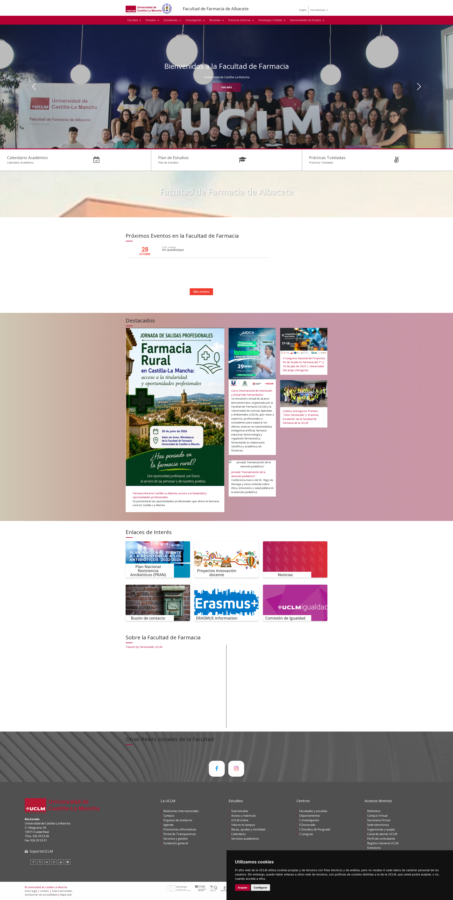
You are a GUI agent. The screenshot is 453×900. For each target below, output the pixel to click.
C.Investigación (309, 820)
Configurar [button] (260, 887)
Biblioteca (373, 811)
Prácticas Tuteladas (327, 157)
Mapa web (66, 894)
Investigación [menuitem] (194, 20)
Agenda (168, 825)
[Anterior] (34, 86)
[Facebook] (33, 862)
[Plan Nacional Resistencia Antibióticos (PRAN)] (158, 559)
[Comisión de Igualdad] (295, 603)
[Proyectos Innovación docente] (226, 559)
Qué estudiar (239, 811)
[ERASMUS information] (226, 603)
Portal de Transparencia (179, 834)
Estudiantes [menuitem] (171, 20)
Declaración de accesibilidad (41, 894)
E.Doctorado (307, 825)
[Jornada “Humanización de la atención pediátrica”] (252, 478)
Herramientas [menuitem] (317, 10)
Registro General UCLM (382, 843)
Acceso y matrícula (243, 816)
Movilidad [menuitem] (215, 20)
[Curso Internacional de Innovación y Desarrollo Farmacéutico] (252, 390)
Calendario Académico (27, 157)
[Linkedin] (47, 862)
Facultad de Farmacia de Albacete (216, 9)
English (303, 10)
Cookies (44, 891)
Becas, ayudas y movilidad (248, 829)
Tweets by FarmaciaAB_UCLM (144, 647)
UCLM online (239, 820)
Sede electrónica (378, 825)
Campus (168, 816)
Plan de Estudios (173, 157)
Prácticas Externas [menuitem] (239, 20)
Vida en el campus (243, 825)
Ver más (226, 87)
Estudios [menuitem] (151, 20)
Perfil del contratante (381, 839)
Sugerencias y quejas (381, 829)
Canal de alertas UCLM (382, 834)
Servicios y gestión (175, 839)
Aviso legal (31, 891)
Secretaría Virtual (378, 820)
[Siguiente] (419, 86)
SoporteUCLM (41, 851)
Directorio (374, 848)
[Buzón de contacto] (158, 603)
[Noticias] (295, 559)
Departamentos (309, 816)
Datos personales (62, 891)
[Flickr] (67, 862)
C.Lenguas (306, 834)
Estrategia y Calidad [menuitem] (271, 20)
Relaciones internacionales (181, 811)
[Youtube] (60, 862)
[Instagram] (53, 862)
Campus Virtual (377, 816)
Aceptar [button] (242, 887)
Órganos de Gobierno (177, 820)
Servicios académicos (245, 839)
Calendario (238, 834)
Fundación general (175, 843)
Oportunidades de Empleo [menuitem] (306, 20)
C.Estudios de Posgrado (314, 829)
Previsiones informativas (179, 829)
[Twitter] (40, 862)
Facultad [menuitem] (132, 20)
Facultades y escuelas (313, 811)
